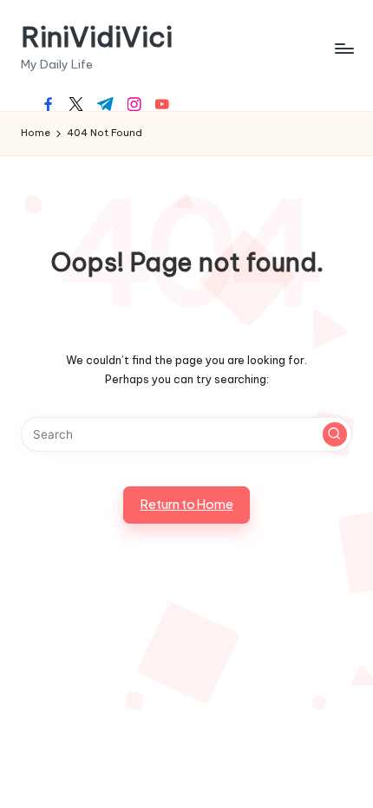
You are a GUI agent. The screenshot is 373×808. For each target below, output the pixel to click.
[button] (335, 434)
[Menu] (343, 48)
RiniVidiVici (97, 37)
